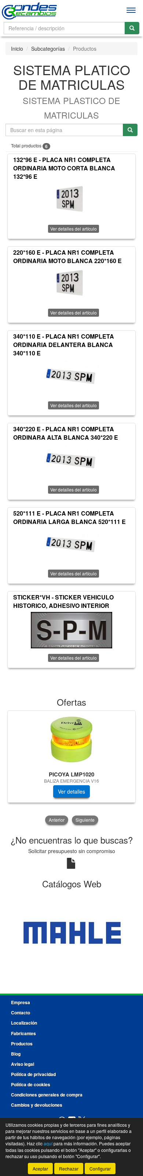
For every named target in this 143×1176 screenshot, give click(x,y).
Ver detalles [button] (71, 791)
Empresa (20, 1002)
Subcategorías (48, 48)
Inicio (17, 48)
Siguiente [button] (85, 820)
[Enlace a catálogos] (71, 933)
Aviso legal (22, 1064)
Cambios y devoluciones (36, 1105)
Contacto (20, 1012)
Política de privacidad (33, 1074)
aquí (48, 1143)
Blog (16, 1053)
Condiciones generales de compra (46, 1094)
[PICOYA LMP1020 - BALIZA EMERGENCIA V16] (71, 739)
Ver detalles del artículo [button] (73, 228)
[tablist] (72, 768)
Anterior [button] (57, 820)
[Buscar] (132, 28)
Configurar (100, 1168)
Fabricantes (23, 1033)
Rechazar (68, 1168)
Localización (24, 1022)
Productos (22, 1043)
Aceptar (40, 1168)
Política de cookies (30, 1084)
